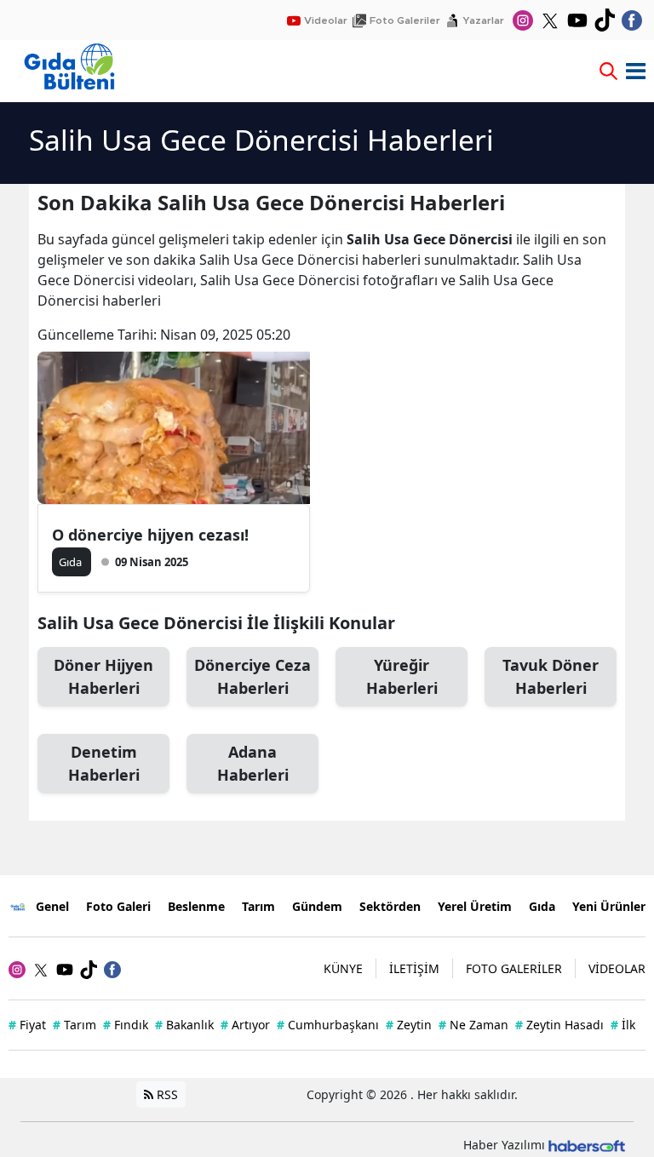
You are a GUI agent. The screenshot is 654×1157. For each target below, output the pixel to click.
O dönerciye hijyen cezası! (150, 534)
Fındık (125, 1025)
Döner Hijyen (103, 676)
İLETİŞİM (414, 968)
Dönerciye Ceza (252, 676)
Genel (52, 906)
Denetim (104, 763)
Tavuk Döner (550, 676)
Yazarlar (483, 20)
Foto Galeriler (405, 20)
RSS (165, 1094)
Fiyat (27, 1025)
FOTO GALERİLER (514, 968)
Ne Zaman (473, 1025)
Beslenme (196, 906)
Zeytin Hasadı (559, 1025)
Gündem (317, 906)
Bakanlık (184, 1025)
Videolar (325, 20)
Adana (253, 763)
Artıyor (245, 1025)
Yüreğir (402, 676)
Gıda (542, 906)
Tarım (258, 906)
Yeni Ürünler (608, 906)
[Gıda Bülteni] (19, 905)
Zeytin (409, 1025)
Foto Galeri (118, 906)
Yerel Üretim (475, 906)
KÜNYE (343, 968)
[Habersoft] (586, 1145)
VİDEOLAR (616, 968)
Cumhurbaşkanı (328, 1025)
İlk (623, 1025)
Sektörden (390, 906)
